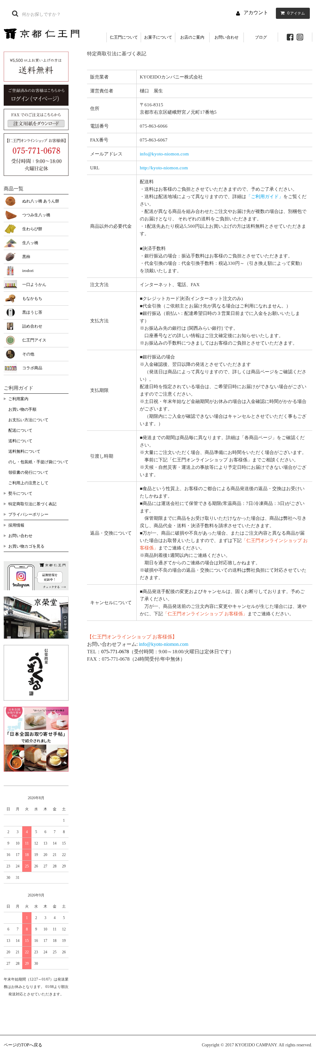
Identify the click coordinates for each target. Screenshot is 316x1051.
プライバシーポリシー (28, 514)
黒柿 (26, 256)
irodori (28, 270)
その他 (28, 354)
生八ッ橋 (30, 242)
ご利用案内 (18, 398)
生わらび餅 (32, 229)
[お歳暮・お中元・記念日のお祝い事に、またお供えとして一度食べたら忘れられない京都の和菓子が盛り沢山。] (41, 33)
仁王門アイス (34, 340)
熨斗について (20, 493)
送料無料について (24, 451)
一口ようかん (34, 284)
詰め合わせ (32, 326)
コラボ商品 (32, 368)
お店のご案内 (192, 37)
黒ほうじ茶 (32, 312)
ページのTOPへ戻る (23, 1045)
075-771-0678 (115, 651)
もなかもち (32, 298)
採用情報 (16, 525)
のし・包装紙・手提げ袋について (38, 462)
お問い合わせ (226, 37)
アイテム (296, 13)
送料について (20, 441)
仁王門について (124, 37)
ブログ (261, 37)
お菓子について (158, 37)
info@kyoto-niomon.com (164, 153)
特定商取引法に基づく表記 (32, 504)
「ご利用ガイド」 (264, 196)
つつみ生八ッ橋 (36, 215)
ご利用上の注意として (28, 483)
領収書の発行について (28, 472)
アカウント (255, 12)
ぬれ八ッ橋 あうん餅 (40, 201)
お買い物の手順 (22, 409)
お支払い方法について (28, 419)
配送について (20, 430)
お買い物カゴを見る (26, 546)
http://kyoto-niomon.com (164, 167)
